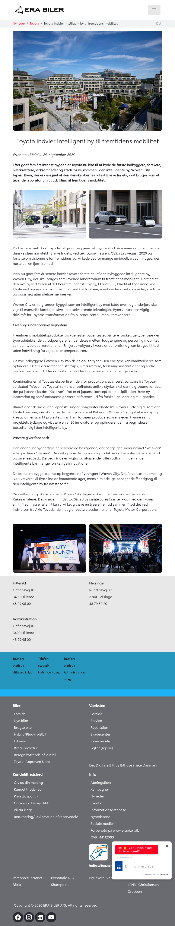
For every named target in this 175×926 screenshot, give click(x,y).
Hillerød (19, 583)
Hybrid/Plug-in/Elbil (30, 734)
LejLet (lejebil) (101, 748)
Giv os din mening (28, 782)
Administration (25, 619)
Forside (20, 714)
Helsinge (96, 583)
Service (96, 720)
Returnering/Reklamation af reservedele (46, 817)
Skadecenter (100, 734)
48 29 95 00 (22, 603)
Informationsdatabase (108, 810)
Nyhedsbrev (100, 817)
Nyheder (19, 23)
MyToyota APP (100, 878)
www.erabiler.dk (126, 830)
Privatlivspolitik (26, 796)
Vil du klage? (24, 810)
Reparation (99, 727)
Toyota (34, 23)
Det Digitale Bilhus (104, 765)
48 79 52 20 (98, 603)
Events (95, 803)
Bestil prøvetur (26, 748)
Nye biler (21, 720)
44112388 (106, 837)
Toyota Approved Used (32, 761)
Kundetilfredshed (28, 789)
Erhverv (20, 741)
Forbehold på (101, 830)
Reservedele (100, 741)
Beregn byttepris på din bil (35, 755)
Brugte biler (23, 727)
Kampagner (99, 789)
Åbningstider (100, 782)
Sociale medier (102, 823)
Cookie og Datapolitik (31, 803)
